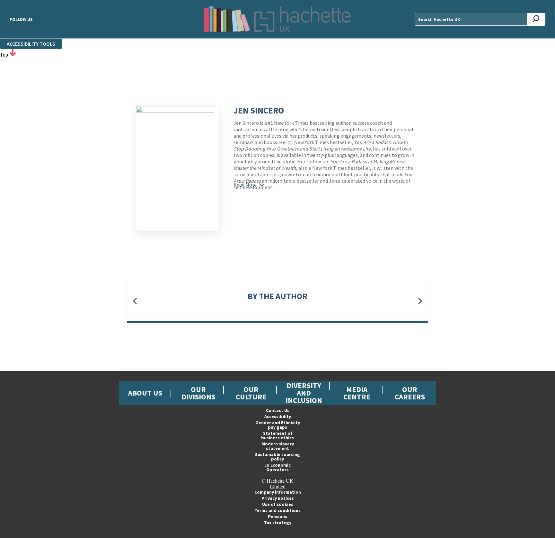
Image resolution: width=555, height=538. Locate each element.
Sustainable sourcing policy (277, 456)
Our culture (251, 393)
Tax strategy (277, 522)
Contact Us (277, 410)
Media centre (356, 393)
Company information (277, 492)
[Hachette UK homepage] (277, 19)
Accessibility (277, 416)
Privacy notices (277, 498)
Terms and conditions (277, 510)
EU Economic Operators (277, 467)
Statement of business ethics (277, 435)
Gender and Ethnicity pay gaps (277, 425)
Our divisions (198, 393)
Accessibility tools (31, 44)
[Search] (536, 19)
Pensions (277, 516)
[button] (135, 301)
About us (145, 393)
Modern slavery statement (277, 446)
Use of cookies (277, 504)
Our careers (410, 393)
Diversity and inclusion (304, 393)
